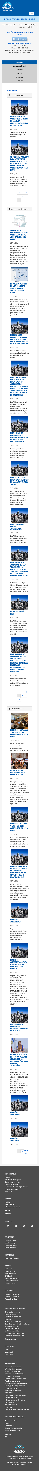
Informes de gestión (11, 1397)
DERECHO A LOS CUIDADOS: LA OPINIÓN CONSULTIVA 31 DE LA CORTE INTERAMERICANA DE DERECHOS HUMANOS (19, 339)
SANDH (7, 1423)
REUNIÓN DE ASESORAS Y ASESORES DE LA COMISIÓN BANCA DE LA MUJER (19, 733)
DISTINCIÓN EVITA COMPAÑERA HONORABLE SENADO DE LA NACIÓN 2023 (19, 1027)
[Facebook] (32, 1226)
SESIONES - (24, 19)
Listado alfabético (10, 1240)
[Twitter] (24, 1226)
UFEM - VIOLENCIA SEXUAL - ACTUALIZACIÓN (17, 526)
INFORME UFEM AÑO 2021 (17, 612)
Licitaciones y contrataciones (13, 1376)
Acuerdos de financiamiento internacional (13, 1392)
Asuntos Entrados (10, 1274)
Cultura (7, 1350)
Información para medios (12, 1207)
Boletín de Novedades (11, 1281)
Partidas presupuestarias (12, 1381)
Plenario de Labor (10, 1271)
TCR (6, 1437)
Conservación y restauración (13, 1428)
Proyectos (20, 70)
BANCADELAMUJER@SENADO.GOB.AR (19, 43)
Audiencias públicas (11, 1405)
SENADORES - (8, 19)
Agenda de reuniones (11, 1299)
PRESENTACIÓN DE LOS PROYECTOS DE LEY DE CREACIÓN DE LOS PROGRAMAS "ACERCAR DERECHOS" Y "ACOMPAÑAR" (19, 1060)
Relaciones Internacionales (13, 1317)
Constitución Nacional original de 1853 (16, 1187)
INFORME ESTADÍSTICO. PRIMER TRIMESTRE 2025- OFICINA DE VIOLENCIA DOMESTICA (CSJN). (18, 288)
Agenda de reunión (20, 39)
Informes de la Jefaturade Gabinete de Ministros (12, 1330)
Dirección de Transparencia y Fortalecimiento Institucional (14, 1368)
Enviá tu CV (8, 1192)
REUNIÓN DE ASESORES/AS (15, 920)
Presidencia (8, 1177)
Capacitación (9, 1354)
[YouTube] (8, 1226)
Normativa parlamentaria (12, 1371)
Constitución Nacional (11, 1184)
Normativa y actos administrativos (15, 1374)
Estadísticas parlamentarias (13, 1321)
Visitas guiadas (9, 1352)
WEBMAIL (8, 1434)
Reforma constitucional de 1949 (14, 1333)
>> (19, 699)
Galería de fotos (9, 1204)
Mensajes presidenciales (12, 1326)
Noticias (7, 1202)
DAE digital (8, 1276)
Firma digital (8, 1407)
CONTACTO (8, 1214)
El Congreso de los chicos (12, 1430)
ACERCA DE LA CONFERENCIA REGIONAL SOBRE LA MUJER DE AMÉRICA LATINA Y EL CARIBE (19, 234)
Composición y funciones (12, 1312)
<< (19, 192)
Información (19, 62)
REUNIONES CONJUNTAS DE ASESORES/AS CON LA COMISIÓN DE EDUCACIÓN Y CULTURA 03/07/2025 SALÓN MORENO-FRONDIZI (19, 871)
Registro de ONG (10, 1426)
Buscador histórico (10, 1248)
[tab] (19, 95)
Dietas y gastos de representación (15, 1386)
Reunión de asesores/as (15, 1113)
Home (3, 25)
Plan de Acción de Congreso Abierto (15, 1395)
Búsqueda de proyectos (12, 1258)
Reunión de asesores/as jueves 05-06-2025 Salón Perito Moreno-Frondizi (18, 964)
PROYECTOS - (16, 19)
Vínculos (19, 73)
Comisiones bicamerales (12, 1297)
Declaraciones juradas (11, 1388)
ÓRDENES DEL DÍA (10, 1339)
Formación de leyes (10, 1314)
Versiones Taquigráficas (12, 1278)
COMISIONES (31, 19)
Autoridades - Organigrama (13, 1180)
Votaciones (8, 1269)
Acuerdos (8, 1319)
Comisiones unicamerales (12, 1294)
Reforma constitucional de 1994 (14, 1336)
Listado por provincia (11, 1245)
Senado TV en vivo (10, 1283)
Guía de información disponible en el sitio (17, 1409)
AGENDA (7, 1210)
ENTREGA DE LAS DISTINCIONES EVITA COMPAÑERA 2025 (17, 772)
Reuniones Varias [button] (17, 709)
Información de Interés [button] (19, 209)
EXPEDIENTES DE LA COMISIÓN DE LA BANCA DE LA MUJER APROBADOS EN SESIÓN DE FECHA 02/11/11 (19, 121)
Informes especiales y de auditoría (15, 1400)
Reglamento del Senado (12, 1189)
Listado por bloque (10, 1243)
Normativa (20, 81)
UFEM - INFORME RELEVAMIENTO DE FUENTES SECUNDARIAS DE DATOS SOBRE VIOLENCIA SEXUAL (19, 437)
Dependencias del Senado (12, 1182)
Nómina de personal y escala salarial (16, 1383)
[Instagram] (16, 1226)
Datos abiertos (9, 1402)
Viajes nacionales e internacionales (15, 1379)
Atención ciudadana (11, 1421)
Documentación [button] (17, 95)
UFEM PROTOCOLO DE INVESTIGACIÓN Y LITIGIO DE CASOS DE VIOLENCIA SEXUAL (19, 480)
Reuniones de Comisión (19, 66)
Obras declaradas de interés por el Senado (17, 1324)
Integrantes (19, 77)
